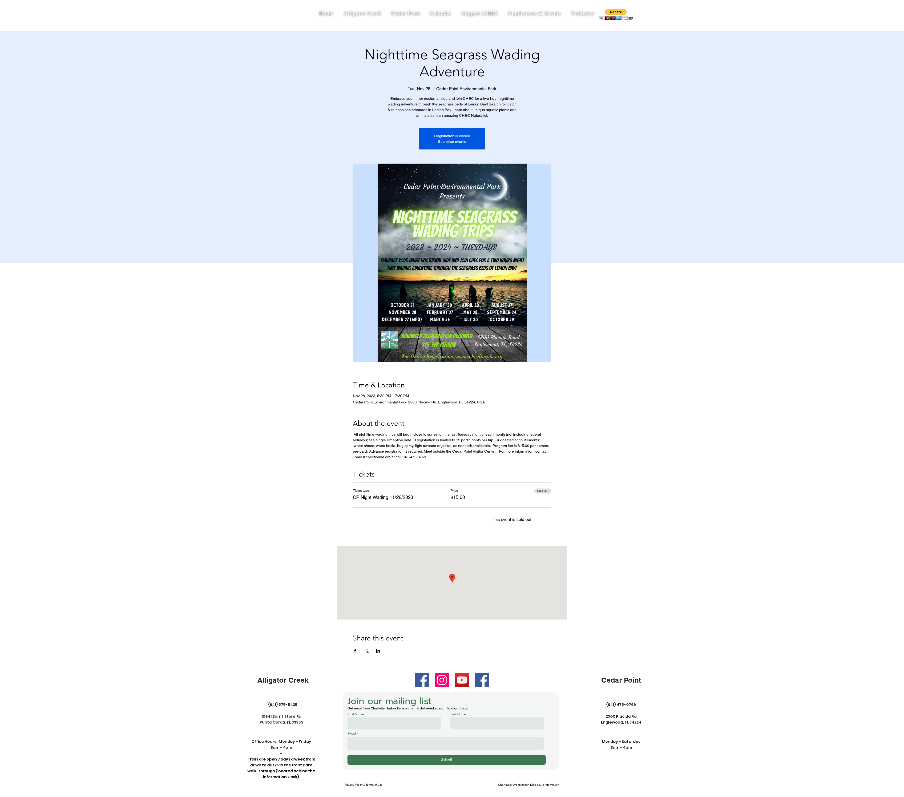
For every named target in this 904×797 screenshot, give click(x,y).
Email (352, 734)
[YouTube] (462, 680)
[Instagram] (442, 680)
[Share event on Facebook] (355, 651)
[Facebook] (422, 680)
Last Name (458, 714)
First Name (356, 714)
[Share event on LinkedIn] (378, 651)
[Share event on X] (366, 651)
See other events (452, 141)
